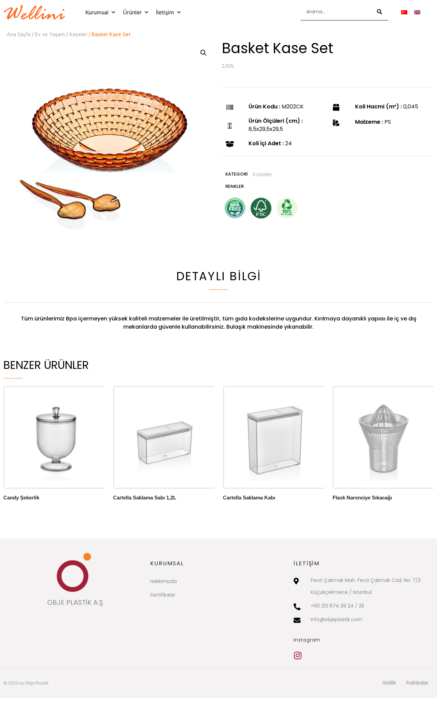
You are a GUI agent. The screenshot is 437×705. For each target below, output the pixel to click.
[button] (203, 53)
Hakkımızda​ (163, 581)
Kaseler (78, 34)
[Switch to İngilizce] (417, 12)
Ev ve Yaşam (50, 34)
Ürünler (132, 12)
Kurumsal (97, 12)
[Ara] (379, 11)
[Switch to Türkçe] (404, 12)
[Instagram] (298, 655)
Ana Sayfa (18, 34)
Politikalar (417, 682)
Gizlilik (389, 682)
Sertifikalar (162, 594)
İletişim (165, 12)
